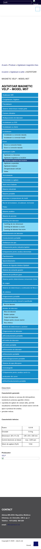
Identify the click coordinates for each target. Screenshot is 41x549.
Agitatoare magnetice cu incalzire (15, 158)
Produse (12, 65)
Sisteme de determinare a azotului (15, 327)
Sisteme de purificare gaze (12, 274)
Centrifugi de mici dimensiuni (13, 224)
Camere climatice (9, 113)
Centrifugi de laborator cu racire (14, 227)
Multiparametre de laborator (13, 118)
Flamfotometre (8, 256)
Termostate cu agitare (10, 180)
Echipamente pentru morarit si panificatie (17, 301)
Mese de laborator (10, 312)
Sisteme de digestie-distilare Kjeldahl (16, 265)
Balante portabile (9, 194)
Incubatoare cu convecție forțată (14, 137)
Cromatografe (8, 368)
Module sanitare (9, 314)
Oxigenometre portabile (11, 296)
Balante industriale (9, 189)
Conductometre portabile (11, 238)
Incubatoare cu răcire (10, 127)
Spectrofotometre (9, 261)
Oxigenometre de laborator (12, 331)
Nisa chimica (8, 323)
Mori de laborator (9, 304)
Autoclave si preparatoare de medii (15, 198)
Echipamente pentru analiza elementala (17, 252)
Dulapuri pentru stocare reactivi (14, 320)
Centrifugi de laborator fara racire (15, 229)
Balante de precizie (9, 216)
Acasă (4, 65)
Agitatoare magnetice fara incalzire (15, 160)
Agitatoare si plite (17, 72)
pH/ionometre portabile (11, 354)
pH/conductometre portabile (13, 336)
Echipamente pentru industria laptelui (16, 247)
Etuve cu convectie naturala (13, 148)
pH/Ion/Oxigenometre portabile (14, 359)
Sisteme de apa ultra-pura (12, 363)
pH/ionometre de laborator (12, 349)
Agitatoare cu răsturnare (12, 155)
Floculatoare (7, 104)
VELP (4, 455)
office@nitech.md (13, 525)
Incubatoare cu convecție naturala (15, 135)
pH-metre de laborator (11, 340)
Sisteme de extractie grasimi (13, 270)
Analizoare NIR (8, 95)
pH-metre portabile (9, 345)
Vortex (6, 171)
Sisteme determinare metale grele (15, 109)
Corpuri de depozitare (11, 317)
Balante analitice (8, 211)
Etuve (5, 141)
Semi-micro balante (10, 184)
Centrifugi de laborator (11, 221)
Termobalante (8, 175)
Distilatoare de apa (9, 242)
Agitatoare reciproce (10, 166)
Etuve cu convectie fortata (12, 145)
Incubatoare (7, 131)
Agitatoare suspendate (11, 163)
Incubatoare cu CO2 (10, 122)
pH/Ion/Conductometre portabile (14, 381)
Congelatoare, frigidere (11, 99)
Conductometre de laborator (13, 233)
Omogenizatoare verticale (12, 169)
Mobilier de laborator (10, 308)
